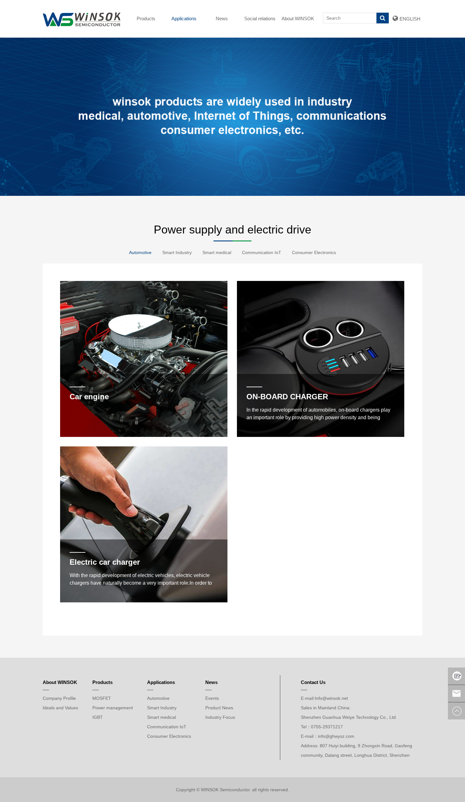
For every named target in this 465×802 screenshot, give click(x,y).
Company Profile (59, 698)
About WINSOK (298, 18)
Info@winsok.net (331, 698)
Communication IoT (261, 252)
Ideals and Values (60, 707)
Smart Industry (177, 252)
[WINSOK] (82, 18)
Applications (183, 18)
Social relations (260, 18)
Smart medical (216, 252)
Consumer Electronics (314, 252)
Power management (112, 707)
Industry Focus (220, 717)
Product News (219, 707)
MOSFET (101, 698)
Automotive (140, 252)
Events (212, 698)
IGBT (97, 717)
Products (146, 18)
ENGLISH (410, 19)
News (222, 18)
